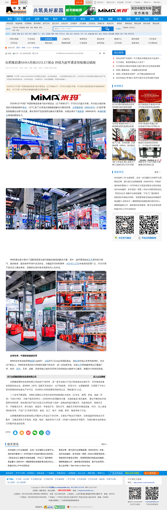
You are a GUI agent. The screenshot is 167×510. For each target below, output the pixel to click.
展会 (101, 19)
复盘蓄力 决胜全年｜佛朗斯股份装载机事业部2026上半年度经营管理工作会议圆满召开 (45, 462)
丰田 (26, 34)
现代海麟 (111, 34)
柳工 (96, 34)
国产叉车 (46, 23)
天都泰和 (125, 27)
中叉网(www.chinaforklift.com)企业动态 (69, 53)
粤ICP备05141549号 (77, 487)
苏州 (18, 369)
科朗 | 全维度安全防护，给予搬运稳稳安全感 (135, 74)
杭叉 (30, 34)
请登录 (14, 2)
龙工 (43, 34)
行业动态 (31, 39)
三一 (39, 34)
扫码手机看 (26, 53)
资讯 (19, 19)
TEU (81, 34)
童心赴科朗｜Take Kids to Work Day (74, 465)
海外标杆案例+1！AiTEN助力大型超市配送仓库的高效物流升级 (35, 454)
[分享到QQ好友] (15, 432)
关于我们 (128, 2)
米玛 (92, 107)
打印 (17, 53)
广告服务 (137, 2)
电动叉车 (110, 23)
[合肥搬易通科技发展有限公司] (56, 97)
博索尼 (36, 27)
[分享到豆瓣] (41, 432)
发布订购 (79, 2)
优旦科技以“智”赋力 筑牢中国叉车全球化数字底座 (137, 78)
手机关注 (100, 2)
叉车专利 (118, 43)
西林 (52, 34)
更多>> (104, 444)
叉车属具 (82, 23)
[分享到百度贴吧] (47, 432)
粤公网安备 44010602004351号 (81, 507)
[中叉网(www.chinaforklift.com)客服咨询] (48, 507)
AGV (146, 19)
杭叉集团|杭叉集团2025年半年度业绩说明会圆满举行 (149, 107)
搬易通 (80, 111)
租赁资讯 (135, 43)
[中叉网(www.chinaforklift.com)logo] (16, 10)
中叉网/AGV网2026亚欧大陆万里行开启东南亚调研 (138, 66)
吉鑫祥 (35, 34)
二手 (73, 19)
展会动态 (48, 43)
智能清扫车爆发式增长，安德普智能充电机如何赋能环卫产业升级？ (88, 458)
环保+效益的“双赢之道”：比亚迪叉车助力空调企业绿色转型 (149, 126)
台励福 (48, 34)
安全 (156, 19)
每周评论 (83, 39)
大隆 (67, 34)
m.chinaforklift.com (152, 502)
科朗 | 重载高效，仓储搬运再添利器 (131, 70)
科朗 (56, 34)
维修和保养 (66, 43)
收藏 (9, 53)
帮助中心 (147, 2)
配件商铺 (37, 23)
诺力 (71, 34)
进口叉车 (55, 23)
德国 (32, 361)
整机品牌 (137, 23)
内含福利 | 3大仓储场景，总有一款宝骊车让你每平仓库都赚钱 (34, 450)
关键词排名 (61, 473)
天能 (31, 27)
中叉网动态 (152, 43)
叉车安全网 (92, 479)
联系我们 (31, 473)
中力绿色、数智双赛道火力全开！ (130, 62)
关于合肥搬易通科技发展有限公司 (22, 376)
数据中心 (118, 39)
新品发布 (100, 39)
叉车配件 (73, 23)
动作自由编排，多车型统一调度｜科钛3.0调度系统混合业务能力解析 (88, 454)
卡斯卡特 (15, 27)
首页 (9, 19)
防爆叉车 (101, 23)
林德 (18, 34)
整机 (46, 19)
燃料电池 (128, 23)
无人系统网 (21, 482)
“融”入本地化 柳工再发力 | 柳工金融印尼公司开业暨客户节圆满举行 (123, 164)
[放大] (104, 53)
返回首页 (9, 473)
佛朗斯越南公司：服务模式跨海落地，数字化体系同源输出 (84, 462)
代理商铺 (28, 23)
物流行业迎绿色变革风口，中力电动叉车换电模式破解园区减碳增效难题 (149, 145)
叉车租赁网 (81, 479)
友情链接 (72, 473)
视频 (110, 19)
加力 (121, 34)
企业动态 (48, 39)
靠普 (40, 27)
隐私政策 (40, 473)
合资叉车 (64, 23)
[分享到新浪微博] (28, 432)
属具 (64, 19)
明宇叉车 (131, 34)
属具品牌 (156, 23)
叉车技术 (152, 39)
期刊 (137, 19)
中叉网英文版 (36, 479)
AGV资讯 (31, 43)
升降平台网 (111, 479)
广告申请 (151, 473)
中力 (85, 34)
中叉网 (18, 479)
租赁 (82, 19)
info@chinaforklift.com (86, 490)
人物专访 (66, 39)
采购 (92, 19)
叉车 (90, 260)
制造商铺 (19, 23)
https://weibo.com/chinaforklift (144, 483)
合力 (22, 34)
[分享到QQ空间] (21, 432)
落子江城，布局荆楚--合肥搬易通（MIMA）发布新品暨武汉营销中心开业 (123, 145)
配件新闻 (135, 39)
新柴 (27, 27)
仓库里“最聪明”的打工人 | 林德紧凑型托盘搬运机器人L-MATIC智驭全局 (123, 126)
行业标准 (83, 43)
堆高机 (119, 23)
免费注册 (23, 2)
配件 (55, 19)
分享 (36, 53)
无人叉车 (75, 264)
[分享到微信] (34, 432)
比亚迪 (14, 34)
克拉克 (105, 34)
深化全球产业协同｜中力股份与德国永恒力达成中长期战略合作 (139, 58)
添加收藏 (120, 2)
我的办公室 (110, 2)
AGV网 (26, 479)
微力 (100, 34)
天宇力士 (62, 34)
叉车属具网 (59, 479)
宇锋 (125, 34)
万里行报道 (14, 39)
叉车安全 (92, 23)
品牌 (37, 19)
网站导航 (157, 2)
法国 (47, 361)
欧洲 (77, 361)
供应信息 (9, 23)
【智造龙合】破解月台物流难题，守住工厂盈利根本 (30, 458)
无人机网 (11, 482)
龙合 (17, 30)
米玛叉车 (76, 34)
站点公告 (81, 473)
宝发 (13, 30)
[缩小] (100, 53)
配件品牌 (146, 23)
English (89, 2)
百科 (128, 19)
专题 (119, 19)
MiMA (87, 107)
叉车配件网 (48, 479)
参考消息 (100, 43)
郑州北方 (132, 27)
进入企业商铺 (99, 376)
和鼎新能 (22, 27)
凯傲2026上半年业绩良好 (19, 465)
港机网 (102, 479)
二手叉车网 (70, 479)
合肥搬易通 (77, 107)
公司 (28, 19)
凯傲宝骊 (91, 34)
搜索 (107, 29)
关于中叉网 (20, 473)
